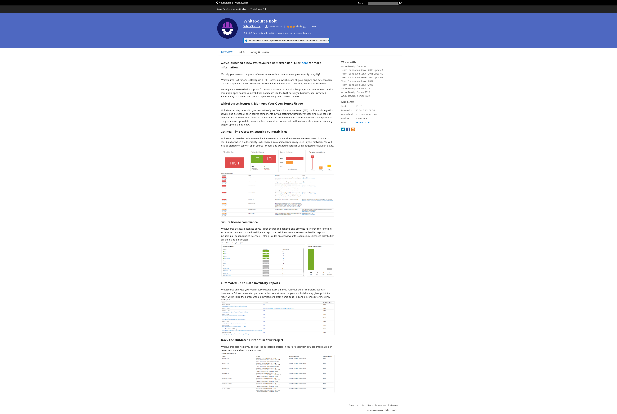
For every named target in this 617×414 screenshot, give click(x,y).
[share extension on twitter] (343, 130)
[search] (400, 3)
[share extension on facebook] (348, 130)
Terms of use (380, 405)
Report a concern (363, 122)
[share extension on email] (353, 130)
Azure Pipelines (240, 9)
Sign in (360, 3)
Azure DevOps (223, 9)
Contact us (353, 405)
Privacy (370, 405)
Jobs (362, 405)
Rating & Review (259, 52)
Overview (226, 52)
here (304, 63)
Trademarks (393, 405)
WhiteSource (251, 26)
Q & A (241, 52)
